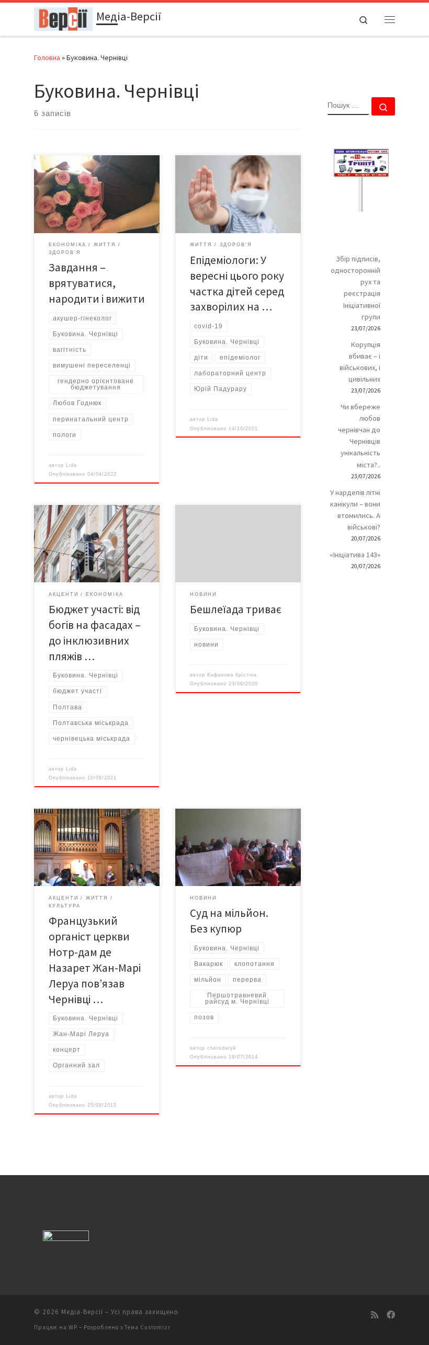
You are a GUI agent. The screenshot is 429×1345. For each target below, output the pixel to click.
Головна (47, 57)
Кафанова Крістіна (232, 674)
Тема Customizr (148, 1327)
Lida (71, 465)
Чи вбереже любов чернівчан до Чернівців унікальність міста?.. (359, 435)
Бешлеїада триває (235, 609)
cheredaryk (221, 1048)
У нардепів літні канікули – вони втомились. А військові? (355, 510)
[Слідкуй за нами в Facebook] (391, 1314)
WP (73, 1327)
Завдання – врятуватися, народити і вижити (97, 283)
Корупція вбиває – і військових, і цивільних (360, 362)
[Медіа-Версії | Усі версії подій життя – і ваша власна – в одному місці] (63, 17)
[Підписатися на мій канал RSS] (374, 1314)
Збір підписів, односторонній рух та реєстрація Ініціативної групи (355, 287)
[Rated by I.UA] (66, 1238)
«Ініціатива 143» (355, 554)
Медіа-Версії (82, 1311)
